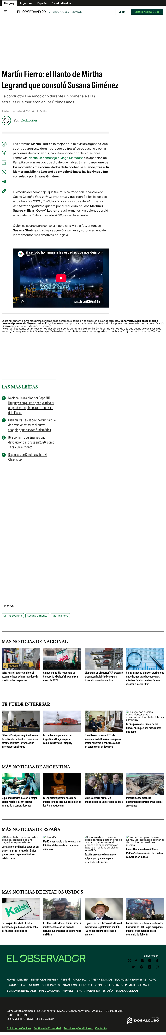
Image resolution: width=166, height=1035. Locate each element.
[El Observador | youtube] (149, 960)
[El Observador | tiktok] (157, 960)
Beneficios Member (44, 979)
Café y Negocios (100, 979)
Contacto (101, 1028)
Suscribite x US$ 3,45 (147, 11)
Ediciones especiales (22, 990)
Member (23, 979)
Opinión (101, 985)
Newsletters (72, 990)
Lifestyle (86, 985)
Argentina (26, 3)
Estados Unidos (61, 3)
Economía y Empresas (130, 979)
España (42, 3)
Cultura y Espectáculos (59, 985)
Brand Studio (16, 985)
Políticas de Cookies (19, 1028)
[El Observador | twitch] (157, 967)
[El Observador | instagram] (142, 960)
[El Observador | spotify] (142, 967)
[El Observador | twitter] (129, 960)
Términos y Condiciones (78, 1028)
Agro (152, 979)
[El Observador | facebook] (136, 960)
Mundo (34, 985)
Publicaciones (49, 990)
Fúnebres (116, 985)
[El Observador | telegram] (149, 967)
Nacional (79, 979)
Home (11, 979)
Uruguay (9, 3)
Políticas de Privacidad (47, 1028)
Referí (65, 979)
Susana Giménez (37, 615)
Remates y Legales (138, 985)
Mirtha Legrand (12, 615)
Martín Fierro (60, 615)
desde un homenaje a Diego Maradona (56, 158)
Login (122, 11)
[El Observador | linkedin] (134, 967)
